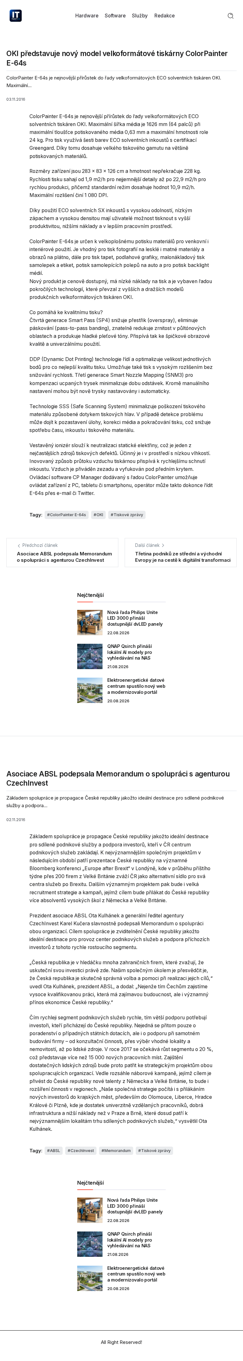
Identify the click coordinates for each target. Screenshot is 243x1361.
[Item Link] (90, 622)
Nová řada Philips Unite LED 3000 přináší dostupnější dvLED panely (135, 618)
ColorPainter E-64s (68, 514)
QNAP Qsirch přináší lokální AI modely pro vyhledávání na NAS (129, 652)
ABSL (55, 1150)
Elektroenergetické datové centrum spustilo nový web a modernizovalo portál (136, 685)
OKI (100, 514)
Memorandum (117, 1150)
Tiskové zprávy (128, 514)
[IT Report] (15, 15)
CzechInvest (82, 1150)
